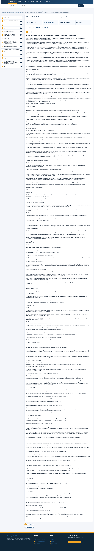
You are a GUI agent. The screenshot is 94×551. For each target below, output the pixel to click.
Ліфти (52, 539)
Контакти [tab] (47, 1)
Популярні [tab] (31, 1)
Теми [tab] (24, 1)
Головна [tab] (5, 1)
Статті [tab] (19, 1)
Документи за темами (40, 539)
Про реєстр (37, 543)
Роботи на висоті (55, 537)
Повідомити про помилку (41, 27)
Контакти (37, 544)
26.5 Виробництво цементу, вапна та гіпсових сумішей (12, 12)
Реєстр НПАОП (12, 536)
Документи (37, 537)
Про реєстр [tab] (39, 1)
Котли (52, 541)
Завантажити (30, 527)
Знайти (80, 5)
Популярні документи (40, 541)
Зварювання (54, 543)
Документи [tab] (12, 1)
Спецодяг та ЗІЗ (54, 544)
